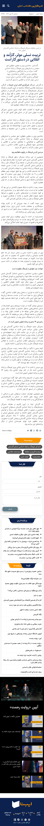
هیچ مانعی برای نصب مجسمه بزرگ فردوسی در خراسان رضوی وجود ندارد (22, 529)
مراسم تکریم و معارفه (33, 451)
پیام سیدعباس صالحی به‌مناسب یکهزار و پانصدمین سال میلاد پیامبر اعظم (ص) (22, 661)
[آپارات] (29, 820)
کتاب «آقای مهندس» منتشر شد (29, 557)
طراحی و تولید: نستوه (19, 822)
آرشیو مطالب (38, 813)
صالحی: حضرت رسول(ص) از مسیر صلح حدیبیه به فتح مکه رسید (23, 572)
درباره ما (23, 813)
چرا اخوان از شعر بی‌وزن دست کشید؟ (11, 747)
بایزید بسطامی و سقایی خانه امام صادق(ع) (28, 624)
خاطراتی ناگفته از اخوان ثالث (11, 716)
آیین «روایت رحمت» (35, 638)
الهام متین (24, 456)
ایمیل (40, 486)
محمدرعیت (37, 456)
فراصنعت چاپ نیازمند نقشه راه (11, 731)
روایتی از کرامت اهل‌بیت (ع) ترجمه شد (29, 655)
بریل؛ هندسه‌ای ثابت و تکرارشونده (31, 672)
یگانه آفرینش (37, 614)
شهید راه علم (38, 595)
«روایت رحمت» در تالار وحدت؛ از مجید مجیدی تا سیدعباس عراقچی (23, 644)
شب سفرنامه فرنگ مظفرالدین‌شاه (31, 578)
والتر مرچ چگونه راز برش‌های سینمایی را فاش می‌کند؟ (25, 590)
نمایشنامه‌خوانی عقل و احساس (32, 667)
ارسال (10, 509)
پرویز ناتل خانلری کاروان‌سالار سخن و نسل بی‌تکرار (23, 547)
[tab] (28, 565)
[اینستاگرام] (22, 820)
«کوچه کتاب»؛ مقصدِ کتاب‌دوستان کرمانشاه (25, 538)
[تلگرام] (25, 820)
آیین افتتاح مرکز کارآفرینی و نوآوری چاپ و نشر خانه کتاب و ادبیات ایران (11, 764)
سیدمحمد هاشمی (14, 451)
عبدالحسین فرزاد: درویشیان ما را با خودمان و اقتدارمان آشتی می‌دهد (21, 542)
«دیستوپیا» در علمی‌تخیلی (33, 650)
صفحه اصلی (39, 14)
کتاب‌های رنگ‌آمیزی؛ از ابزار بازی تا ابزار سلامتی (27, 629)
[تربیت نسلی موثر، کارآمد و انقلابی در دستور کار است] (22, 30)
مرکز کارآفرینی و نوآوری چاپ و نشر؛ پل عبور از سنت (25, 605)
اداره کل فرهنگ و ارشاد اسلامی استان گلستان (24, 446)
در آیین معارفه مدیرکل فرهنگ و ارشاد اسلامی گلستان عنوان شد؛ (22, 49)
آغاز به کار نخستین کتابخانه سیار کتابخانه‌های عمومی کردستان (23, 600)
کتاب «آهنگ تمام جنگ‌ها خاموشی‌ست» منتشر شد (23, 554)
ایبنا (30, 7)
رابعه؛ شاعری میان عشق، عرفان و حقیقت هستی (24, 534)
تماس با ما (30, 813)
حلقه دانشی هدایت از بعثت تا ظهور (31, 609)
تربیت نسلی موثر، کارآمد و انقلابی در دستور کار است (22, 57)
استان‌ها (31, 14)
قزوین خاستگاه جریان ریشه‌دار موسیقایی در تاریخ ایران (25, 633)
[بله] (18, 820)
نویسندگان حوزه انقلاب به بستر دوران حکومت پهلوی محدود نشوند (23, 584)
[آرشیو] (14, 820)
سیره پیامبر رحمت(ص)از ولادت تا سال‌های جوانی (26, 619)
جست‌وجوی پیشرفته (7, 813)
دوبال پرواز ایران (15, 776)
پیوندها (17, 813)
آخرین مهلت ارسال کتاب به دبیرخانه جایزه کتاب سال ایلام (21, 550)
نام (41, 476)
